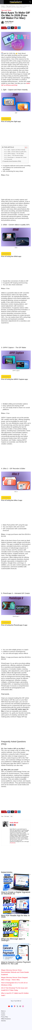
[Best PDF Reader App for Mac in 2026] (16, 897)
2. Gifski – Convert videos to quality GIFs (16, 151)
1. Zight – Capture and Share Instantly (15, 149)
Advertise (3, 1020)
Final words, (9, 159)
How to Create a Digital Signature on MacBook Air (15, 893)
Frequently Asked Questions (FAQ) (12, 161)
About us (3, 1011)
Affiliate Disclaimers (6, 1018)
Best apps (7, 816)
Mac (12, 816)
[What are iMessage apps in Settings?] (16, 921)
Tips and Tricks (10, 6)
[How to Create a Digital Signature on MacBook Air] (16, 874)
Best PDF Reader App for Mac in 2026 (15, 916)
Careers (3, 1014)
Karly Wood (9, 21)
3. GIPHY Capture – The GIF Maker (15, 153)
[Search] (29, 2)
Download (6, 119)
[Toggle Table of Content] (25, 147)
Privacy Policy (4, 1016)
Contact (3, 1013)
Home (3, 6)
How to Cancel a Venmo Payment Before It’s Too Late (16, 963)
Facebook (12, 842)
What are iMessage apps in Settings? (13, 939)
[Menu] (2, 2)
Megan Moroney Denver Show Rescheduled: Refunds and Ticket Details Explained (15, 972)
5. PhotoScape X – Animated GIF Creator (16, 157)
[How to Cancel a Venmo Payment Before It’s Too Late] (16, 944)
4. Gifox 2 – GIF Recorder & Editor (15, 155)
